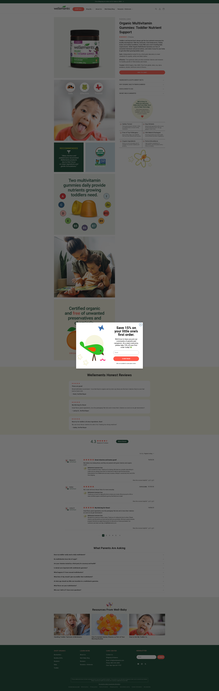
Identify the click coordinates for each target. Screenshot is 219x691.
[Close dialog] (140, 324)
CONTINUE (126, 359)
